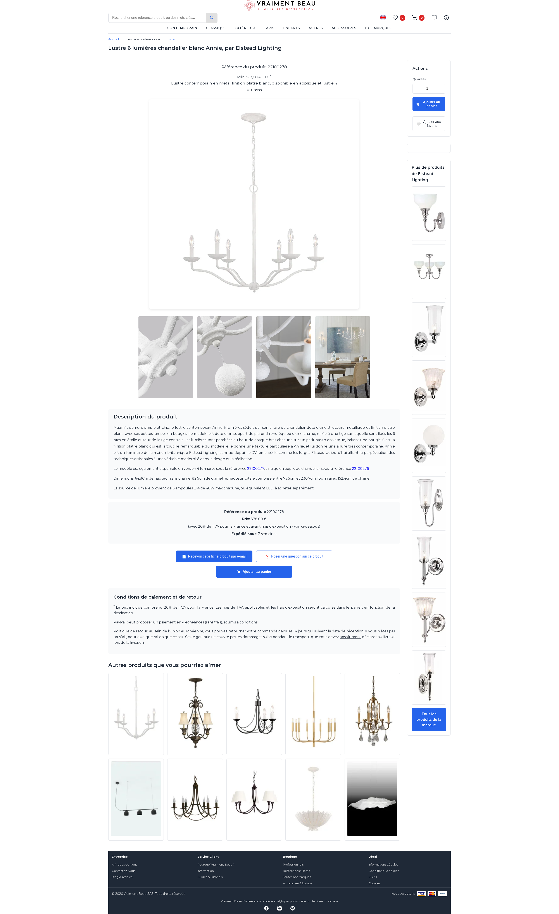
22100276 (360, 468)
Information (205, 871)
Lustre (170, 39)
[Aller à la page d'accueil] (279, 6)
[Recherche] (211, 18)
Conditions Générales (384, 871)
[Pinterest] (292, 908)
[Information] (446, 17)
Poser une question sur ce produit (294, 556)
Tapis (269, 28)
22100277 (255, 468)
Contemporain (182, 28)
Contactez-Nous (123, 871)
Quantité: (419, 79)
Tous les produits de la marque (428, 719)
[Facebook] (266, 908)
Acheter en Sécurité (297, 883)
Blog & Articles (122, 877)
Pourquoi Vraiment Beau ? (216, 864)
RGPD (373, 877)
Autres (316, 28)
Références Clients (296, 871)
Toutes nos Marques (297, 877)
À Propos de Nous (124, 864)
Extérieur (245, 28)
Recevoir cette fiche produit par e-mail (214, 556)
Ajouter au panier (257, 571)
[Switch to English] (383, 17)
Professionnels (293, 864)
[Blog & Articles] (434, 17)
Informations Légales (383, 864)
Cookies (374, 883)
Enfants (291, 28)
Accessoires (344, 28)
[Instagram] (279, 908)
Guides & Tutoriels (210, 877)
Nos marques (378, 28)
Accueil (113, 39)
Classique (216, 28)
